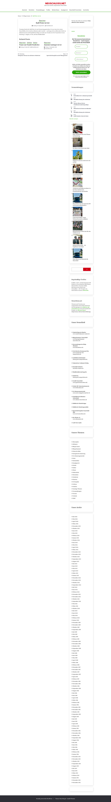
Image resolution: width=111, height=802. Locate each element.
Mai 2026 (75, 519)
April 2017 (75, 676)
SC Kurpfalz (76, 481)
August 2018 (76, 650)
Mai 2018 (75, 657)
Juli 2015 (75, 719)
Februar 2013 (76, 775)
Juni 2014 (75, 744)
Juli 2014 (75, 742)
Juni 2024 (75, 542)
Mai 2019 (75, 634)
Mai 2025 (75, 533)
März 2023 (75, 573)
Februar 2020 (76, 617)
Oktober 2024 (76, 540)
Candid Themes (71, 798)
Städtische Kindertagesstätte (80, 407)
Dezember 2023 (77, 552)
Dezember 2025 (77, 526)
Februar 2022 (76, 592)
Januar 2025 (76, 538)
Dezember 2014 (76, 730)
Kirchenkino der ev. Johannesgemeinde (83, 95)
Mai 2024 (75, 545)
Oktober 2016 (76, 686)
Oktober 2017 (76, 672)
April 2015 (75, 723)
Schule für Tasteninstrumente (81, 386)
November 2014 (77, 733)
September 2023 (77, 559)
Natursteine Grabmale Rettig (81, 363)
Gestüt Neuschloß (77, 381)
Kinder (74, 465)
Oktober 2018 (76, 646)
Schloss (75, 484)
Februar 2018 (76, 665)
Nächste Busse (55, 10)
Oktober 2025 (76, 528)
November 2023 (77, 554)
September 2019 (77, 629)
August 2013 (76, 766)
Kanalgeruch (64, 10)
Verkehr (75, 496)
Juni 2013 (75, 770)
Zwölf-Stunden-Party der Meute (81, 116)
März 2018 (75, 662)
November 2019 (77, 625)
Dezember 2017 (76, 667)
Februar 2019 (76, 639)
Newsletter (31, 10)
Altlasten (75, 444)
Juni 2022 (75, 589)
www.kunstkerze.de (78, 347)
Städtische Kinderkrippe (79, 403)
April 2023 (75, 570)
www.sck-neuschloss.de (79, 413)
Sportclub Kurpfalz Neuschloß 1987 (81, 411)
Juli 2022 (75, 587)
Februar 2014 (76, 752)
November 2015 (76, 709)
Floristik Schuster (78, 366)
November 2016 (77, 683)
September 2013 (77, 763)
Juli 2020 (75, 610)
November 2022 (77, 580)
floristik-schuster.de (78, 368)
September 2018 (77, 648)
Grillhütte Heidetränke (79, 357)
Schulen (75, 486)
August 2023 (76, 561)
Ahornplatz (76, 442)
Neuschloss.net (55, 3)
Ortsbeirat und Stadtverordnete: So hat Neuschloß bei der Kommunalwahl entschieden (82, 190)
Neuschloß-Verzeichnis (75, 10)
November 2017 (76, 669)
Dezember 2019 (76, 622)
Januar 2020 (76, 620)
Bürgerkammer (77, 449)
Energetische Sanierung (79, 453)
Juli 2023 (75, 563)
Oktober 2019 (76, 627)
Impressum (75, 311)
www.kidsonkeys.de (78, 387)
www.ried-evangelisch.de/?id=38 (81, 393)
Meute (74, 470)
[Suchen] (87, 269)
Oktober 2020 (76, 608)
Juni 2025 (75, 530)
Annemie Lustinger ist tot (53, 45)
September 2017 (77, 674)
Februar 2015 (76, 726)
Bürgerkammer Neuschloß (80, 337)
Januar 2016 (76, 704)
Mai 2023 (75, 568)
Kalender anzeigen (73, 118)
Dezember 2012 (76, 780)
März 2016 (75, 700)
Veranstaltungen (40, 10)
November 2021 (77, 596)
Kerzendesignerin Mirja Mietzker (79, 345)
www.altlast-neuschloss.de (80, 399)
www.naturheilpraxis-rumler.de (81, 333)
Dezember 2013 (76, 756)
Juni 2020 (75, 613)
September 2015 (77, 714)
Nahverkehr (76, 472)
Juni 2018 (75, 655)
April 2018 (75, 660)
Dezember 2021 (76, 594)
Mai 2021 (75, 603)
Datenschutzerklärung (82, 77)
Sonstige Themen (77, 488)
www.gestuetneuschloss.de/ (80, 382)
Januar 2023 (76, 575)
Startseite (24, 10)
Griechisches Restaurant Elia (81, 351)
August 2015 (76, 716)
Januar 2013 (76, 777)
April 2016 (75, 697)
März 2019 (75, 636)
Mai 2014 (75, 747)
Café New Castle (77, 422)
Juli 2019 (75, 632)
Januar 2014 (76, 754)
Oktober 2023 (76, 556)
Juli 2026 (75, 516)
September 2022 (77, 585)
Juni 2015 (75, 721)
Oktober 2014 (76, 735)
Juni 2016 (75, 695)
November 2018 (77, 643)
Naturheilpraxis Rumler (79, 332)
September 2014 (77, 737)
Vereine (75, 493)
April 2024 (75, 547)
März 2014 (75, 749)
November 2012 (77, 782)
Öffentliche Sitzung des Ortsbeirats (82, 99)
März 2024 (75, 549)
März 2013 (75, 773)
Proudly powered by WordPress (44, 798)
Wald (74, 498)
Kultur (74, 467)
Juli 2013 (75, 768)
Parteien (35, 42)
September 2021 (77, 601)
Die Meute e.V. (76, 417)
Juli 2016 (75, 693)
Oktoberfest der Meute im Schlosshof (82, 108)
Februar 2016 (76, 702)
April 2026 (75, 521)
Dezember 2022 (77, 577)
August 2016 (76, 690)
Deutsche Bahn (77, 451)
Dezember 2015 (76, 707)
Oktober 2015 (76, 712)
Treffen (48, 10)
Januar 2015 (76, 728)
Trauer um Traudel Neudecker (29, 45)
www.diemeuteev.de (78, 419)
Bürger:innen (42, 20)
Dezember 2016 (76, 681)
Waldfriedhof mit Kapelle (80, 372)
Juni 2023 (75, 566)
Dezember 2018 (77, 641)
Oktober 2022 (76, 582)
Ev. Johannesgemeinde (79, 391)
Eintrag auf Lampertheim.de (80, 359)
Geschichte (86, 10)
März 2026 (75, 523)
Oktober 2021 (76, 599)
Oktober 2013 (76, 761)
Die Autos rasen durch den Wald (81, 148)
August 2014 (76, 740)
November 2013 (77, 759)
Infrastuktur (76, 460)
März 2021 (75, 606)
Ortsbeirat (29, 42)
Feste (74, 458)
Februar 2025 (76, 535)
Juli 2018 (75, 653)
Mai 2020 (75, 615)
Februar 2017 (76, 679)
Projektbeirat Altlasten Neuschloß (79, 397)
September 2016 (77, 688)
